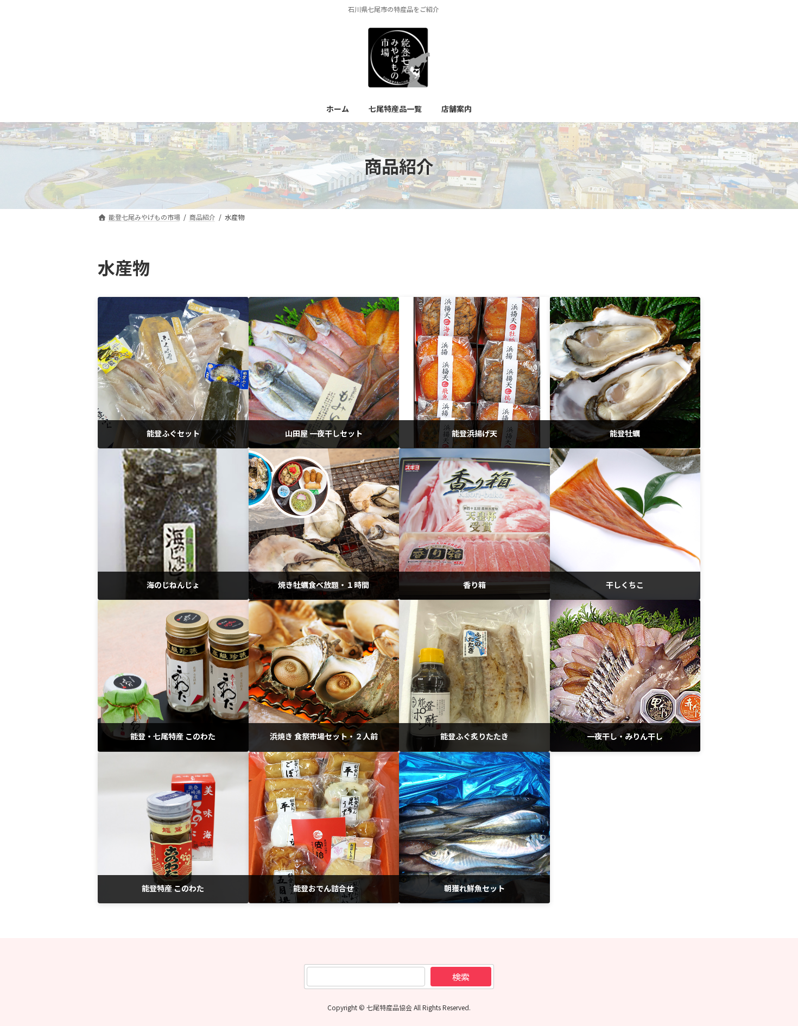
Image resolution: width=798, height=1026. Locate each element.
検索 (461, 976)
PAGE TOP (771, 984)
